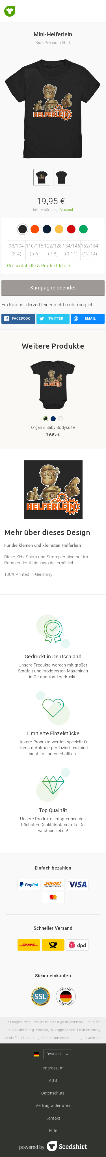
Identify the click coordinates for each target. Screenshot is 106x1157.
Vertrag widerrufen (53, 1105)
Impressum (53, 1068)
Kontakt (53, 1118)
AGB (53, 1080)
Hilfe (53, 1130)
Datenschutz (52, 1093)
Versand (66, 210)
